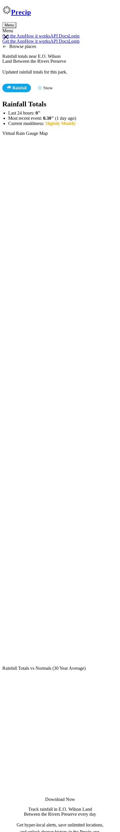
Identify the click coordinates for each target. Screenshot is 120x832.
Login (74, 35)
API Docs (59, 35)
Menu (9, 25)
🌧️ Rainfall (16, 88)
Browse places (22, 46)
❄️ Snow (45, 88)
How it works (37, 35)
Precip (21, 12)
